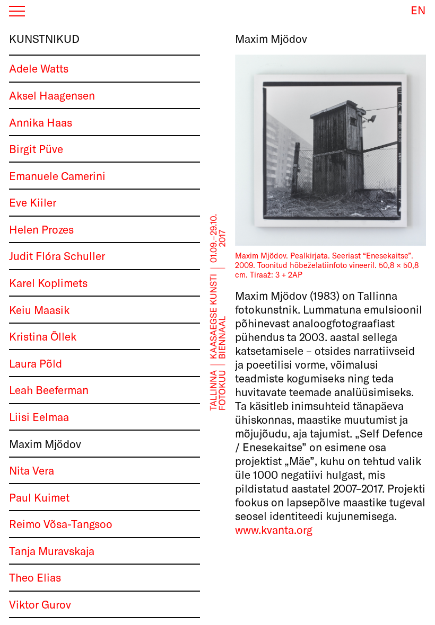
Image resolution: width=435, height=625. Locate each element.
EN (418, 10)
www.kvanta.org (273, 529)
